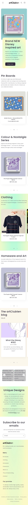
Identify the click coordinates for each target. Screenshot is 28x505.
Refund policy (10, 499)
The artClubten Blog (8, 473)
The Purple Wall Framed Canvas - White (13, 179)
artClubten (7, 496)
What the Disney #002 (13, 341)
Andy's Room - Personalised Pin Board (13, 118)
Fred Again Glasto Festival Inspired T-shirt (13, 236)
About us (5, 469)
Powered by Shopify (14, 496)
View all (3, 318)
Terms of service (18, 499)
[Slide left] (10, 129)
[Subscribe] (23, 435)
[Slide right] (17, 129)
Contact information (14, 501)
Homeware (6, 463)
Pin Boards (5, 456)
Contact (5, 476)
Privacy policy (23, 496)
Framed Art (6, 466)
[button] (2, 2)
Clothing (5, 460)
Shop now (10, 64)
